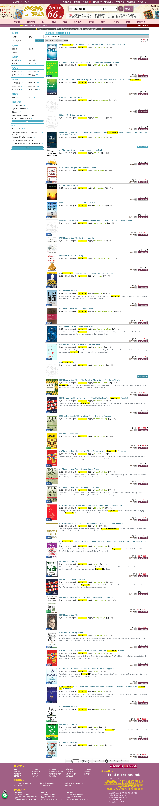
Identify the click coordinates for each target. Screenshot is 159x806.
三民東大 (77, 21)
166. (103, 133)
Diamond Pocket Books (102, 258)
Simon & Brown (99, 436)
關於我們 (17, 769)
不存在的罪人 (86, 17)
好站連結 (69, 776)
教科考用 (141, 21)
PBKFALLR (98, 293)
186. (79, 487)
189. (102, 542)
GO (120, 9)
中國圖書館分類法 (56, 771)
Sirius (96, 727)
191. (72, 579)
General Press (99, 745)
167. (80, 150)
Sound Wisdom (99, 47)
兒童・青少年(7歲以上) (74, 783)
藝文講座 (131, 2)
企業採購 (18, 2)
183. (69, 433)
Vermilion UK (98, 347)
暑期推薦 (131, 15)
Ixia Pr (96, 564)
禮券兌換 (69, 769)
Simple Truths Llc (100, 223)
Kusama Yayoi (87, 15)
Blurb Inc (97, 153)
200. (69, 742)
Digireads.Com (99, 188)
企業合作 (87, 773)
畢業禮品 (68, 785)
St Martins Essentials (101, 65)
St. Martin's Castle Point (102, 329)
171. (95, 220)
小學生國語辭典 (100, 15)
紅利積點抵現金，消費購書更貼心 (34, 25)
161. (92, 44)
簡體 (65, 21)
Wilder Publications (100, 600)
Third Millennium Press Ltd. (103, 311)
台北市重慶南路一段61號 (75, 794)
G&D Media (98, 276)
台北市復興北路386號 (22, 794)
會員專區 (67, 2)
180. (89, 380)
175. (69, 290)
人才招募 (52, 769)
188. (91, 523)
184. (92, 451)
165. (72, 115)
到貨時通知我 (143, 147)
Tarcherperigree (99, 635)
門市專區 (35, 769)
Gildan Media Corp (100, 419)
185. (79, 469)
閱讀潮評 (35, 776)
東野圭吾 (123, 15)
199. (68, 724)
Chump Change (99, 618)
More (27, 121)
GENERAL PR (99, 205)
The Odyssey (112, 15)
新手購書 (87, 771)
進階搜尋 (128, 8)
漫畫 (128, 21)
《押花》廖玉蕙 (99, 17)
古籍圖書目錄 (19, 785)
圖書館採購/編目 (55, 773)
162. (89, 62)
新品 (31, 21)
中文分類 (17, 771)
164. (71, 97)
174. (86, 273)
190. (68, 561)
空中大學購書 (71, 773)
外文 (54, 21)
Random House (99, 365)
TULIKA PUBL (99, 118)
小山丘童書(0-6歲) (47, 783)
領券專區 (120, 2)
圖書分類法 (36, 771)
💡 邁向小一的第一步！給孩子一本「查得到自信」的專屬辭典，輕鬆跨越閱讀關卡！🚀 (50, 29)
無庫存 (132, 59)
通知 (87, 2)
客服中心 (109, 2)
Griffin (96, 526)
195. (93, 650)
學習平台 (142, 2)
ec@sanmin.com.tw (29, 799)
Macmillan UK (99, 508)
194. (71, 632)
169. (68, 185)
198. (69, 707)
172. (77, 238)
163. (100, 79)
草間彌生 (77, 15)
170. (77, 203)
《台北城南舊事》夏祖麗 (115, 17)
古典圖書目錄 (45, 785)
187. (90, 505)
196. (86, 668)
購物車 (77, 2)
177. (76, 326)
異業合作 (17, 776)
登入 (27, 2)
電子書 (91, 21)
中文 (43, 21)
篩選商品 (39, 40)
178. (79, 344)
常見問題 (69, 771)
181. (94, 398)
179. (69, 362)
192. (86, 597)
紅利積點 (87, 769)
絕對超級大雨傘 (74, 17)
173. (72, 255)
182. (85, 416)
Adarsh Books (99, 170)
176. (76, 308)
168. (77, 167)
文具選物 (115, 21)
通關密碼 (17, 773)
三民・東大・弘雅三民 (22, 783)
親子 (103, 21)
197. (102, 687)
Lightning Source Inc (101, 100)
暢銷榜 (17, 21)
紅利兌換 (98, 2)
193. (69, 615)
